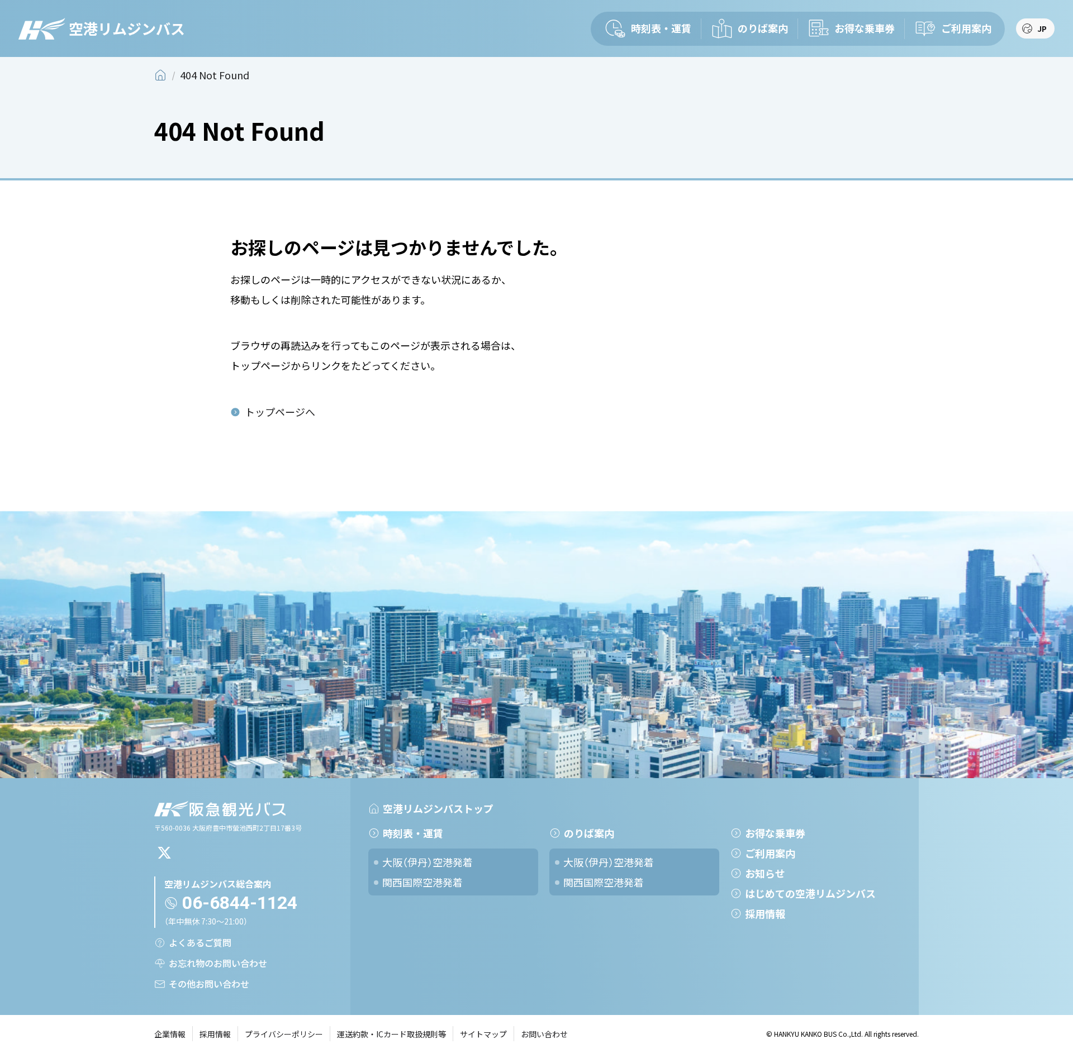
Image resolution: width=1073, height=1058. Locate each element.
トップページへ (280, 411)
